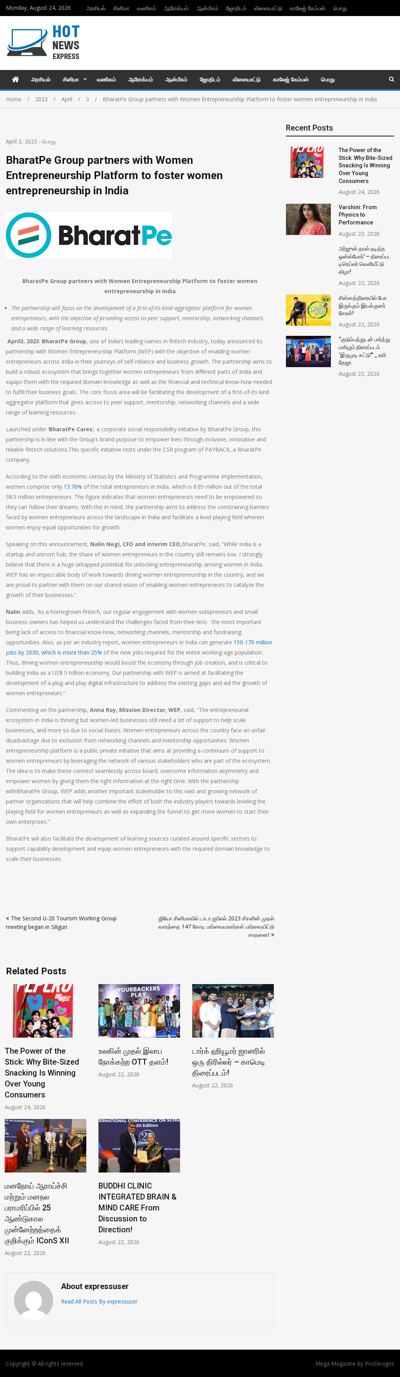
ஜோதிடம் (236, 8)
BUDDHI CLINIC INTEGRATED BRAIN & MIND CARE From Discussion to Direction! (137, 1207)
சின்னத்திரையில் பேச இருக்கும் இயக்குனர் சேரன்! (363, 305)
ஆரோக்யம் (176, 8)
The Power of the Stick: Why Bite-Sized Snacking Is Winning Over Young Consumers (42, 1072)
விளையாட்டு (268, 8)
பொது (340, 8)
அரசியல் (95, 8)
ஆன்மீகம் (207, 8)
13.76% (73, 486)
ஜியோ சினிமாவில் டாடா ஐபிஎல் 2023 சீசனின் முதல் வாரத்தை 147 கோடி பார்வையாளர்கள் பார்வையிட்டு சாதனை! (216, 926)
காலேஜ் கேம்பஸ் (307, 8)
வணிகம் (146, 8)
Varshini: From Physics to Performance (358, 215)
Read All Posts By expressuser (99, 1301)
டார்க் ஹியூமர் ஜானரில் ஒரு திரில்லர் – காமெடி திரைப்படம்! (228, 1062)
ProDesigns (379, 1363)
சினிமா (121, 8)
